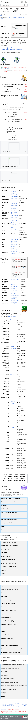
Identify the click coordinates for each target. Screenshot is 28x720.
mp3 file (6, 68)
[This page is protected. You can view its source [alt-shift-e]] (20, 14)
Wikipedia (17, 259)
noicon (15, 70)
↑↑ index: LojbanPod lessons (17, 705)
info (21, 35)
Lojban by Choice (5, 712)
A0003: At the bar (20, 48)
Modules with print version (13, 709)
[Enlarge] (25, 151)
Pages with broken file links (19, 711)
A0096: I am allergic (17, 49)
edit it (17, 28)
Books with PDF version (6, 711)
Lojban (7, 2)
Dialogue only (20, 70)
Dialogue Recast (12, 316)
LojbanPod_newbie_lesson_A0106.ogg (13, 67)
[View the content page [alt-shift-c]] (1, 14)
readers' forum (15, 51)
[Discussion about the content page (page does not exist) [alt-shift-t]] (4, 14)
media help (21, 73)
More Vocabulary (9, 662)
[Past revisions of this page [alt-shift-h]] (23, 14)
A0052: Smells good (7, 49)
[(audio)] (2, 68)
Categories (3, 709)
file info (25, 67)
